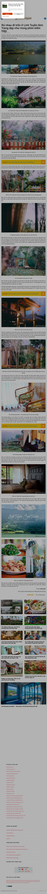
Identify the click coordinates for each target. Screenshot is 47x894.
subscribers (7, 16)
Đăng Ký (7, 14)
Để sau (18, 14)
